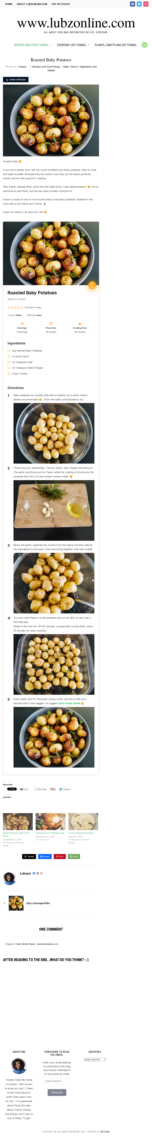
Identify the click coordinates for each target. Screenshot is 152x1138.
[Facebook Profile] (34, 873)
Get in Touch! (61, 4)
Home (8, 4)
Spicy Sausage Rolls (38, 903)
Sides (66, 66)
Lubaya (22, 66)
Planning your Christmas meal (50, 833)
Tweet (30, 856)
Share (46, 856)
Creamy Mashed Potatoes (81, 833)
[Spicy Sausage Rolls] (16, 903)
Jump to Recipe (17, 79)
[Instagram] (41, 873)
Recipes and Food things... (46, 66)
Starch (74, 66)
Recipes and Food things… (32, 45)
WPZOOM (105, 1132)
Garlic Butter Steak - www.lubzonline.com (37, 944)
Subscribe (57, 1092)
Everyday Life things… (72, 45)
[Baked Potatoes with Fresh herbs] (18, 821)
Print (75, 856)
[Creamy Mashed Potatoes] (83, 821)
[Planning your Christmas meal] (50, 821)
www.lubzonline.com (76, 22)
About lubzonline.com (32, 4)
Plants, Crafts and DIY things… (116, 45)
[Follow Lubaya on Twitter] (38, 873)
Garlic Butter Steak (69, 703)
